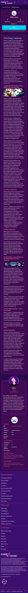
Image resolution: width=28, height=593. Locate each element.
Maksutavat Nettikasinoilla (6, 496)
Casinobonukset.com (5, 558)
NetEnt (5, 463)
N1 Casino (3, 533)
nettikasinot (11, 560)
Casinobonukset (6, 7)
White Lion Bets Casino (6, 531)
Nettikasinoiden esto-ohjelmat (7, 521)
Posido (2, 546)
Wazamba (3, 536)
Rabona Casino (4, 544)
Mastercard (8, 455)
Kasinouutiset (4, 501)
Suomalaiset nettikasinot (6, 478)
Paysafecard (15, 456)
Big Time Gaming (7, 464)
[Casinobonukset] (10, 2)
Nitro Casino (3, 538)
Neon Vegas (3, 541)
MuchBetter (20, 456)
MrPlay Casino (6, 458)
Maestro (13, 455)
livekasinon (8, 133)
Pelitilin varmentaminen (6, 523)
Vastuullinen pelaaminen (6, 516)
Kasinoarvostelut (4, 480)
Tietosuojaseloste (5, 513)
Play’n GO (9, 463)
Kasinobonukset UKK (5, 491)
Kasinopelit (3, 493)
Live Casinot (3, 485)
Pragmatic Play (14, 464)
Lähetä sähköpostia (14, 392)
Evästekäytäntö (4, 511)
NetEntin (16, 144)
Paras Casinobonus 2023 (6, 488)
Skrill (17, 455)
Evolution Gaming (15, 463)
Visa (4, 455)
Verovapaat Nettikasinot (6, 498)
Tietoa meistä (4, 508)
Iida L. (14, 388)
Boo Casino (3, 549)
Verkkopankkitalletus (8, 456)
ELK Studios (20, 464)
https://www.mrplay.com (17, 426)
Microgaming (6, 466)
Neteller (16, 216)
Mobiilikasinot (4, 483)
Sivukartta (3, 518)
